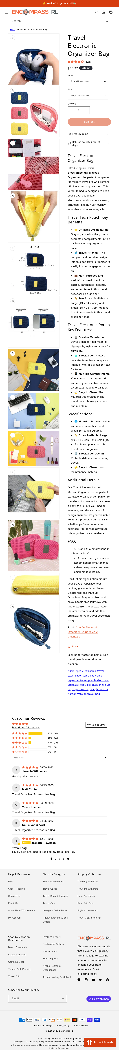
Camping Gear (16, 962)
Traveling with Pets (87, 889)
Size (70, 89)
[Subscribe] (62, 998)
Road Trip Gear (85, 903)
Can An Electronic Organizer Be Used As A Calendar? (83, 632)
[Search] (107, 20)
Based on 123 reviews (26, 727)
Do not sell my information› (49, 1038)
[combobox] (59, 21)
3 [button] (60, 858)
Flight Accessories (87, 910)
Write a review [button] (96, 724)
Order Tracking (16, 889)
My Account (14, 918)
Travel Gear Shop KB (89, 918)
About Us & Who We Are (21, 910)
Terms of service (80, 1026)
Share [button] (74, 646)
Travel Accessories (53, 881)
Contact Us (14, 896)
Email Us (13, 903)
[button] (6, 12)
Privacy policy (62, 1026)
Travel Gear (49, 903)
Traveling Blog (50, 958)
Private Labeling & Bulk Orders (55, 920)
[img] (30, 767)
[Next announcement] (112, 3)
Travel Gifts (14, 976)
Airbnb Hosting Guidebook (57, 977)
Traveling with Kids (87, 881)
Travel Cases (50, 889)
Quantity (72, 104)
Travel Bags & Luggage (55, 896)
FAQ (10, 881)
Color (70, 75)
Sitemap (78, 1038)
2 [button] (56, 858)
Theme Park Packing (19, 969)
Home (12, 29)
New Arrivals (50, 951)
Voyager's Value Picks (55, 910)
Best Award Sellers (53, 944)
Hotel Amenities (86, 896)
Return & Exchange (43, 1026)
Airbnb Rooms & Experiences (52, 968)
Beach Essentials (17, 947)
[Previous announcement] (6, 3)
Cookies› (68, 1038)
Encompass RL (66, 1031)
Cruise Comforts (17, 954)
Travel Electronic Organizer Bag (32, 29)
